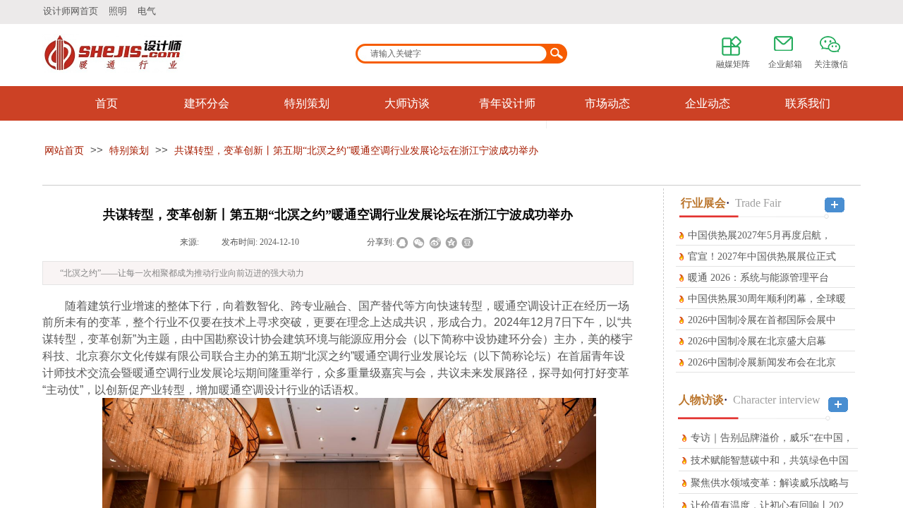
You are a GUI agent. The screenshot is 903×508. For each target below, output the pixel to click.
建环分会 (206, 103)
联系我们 (807, 103)
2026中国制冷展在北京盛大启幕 (757, 341)
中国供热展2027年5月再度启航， (759, 235)
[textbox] (452, 53)
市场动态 (607, 103)
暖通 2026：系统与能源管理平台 (758, 277)
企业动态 (707, 103)
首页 (106, 103)
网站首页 (64, 150)
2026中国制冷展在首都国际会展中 (762, 320)
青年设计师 (507, 103)
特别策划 (306, 103)
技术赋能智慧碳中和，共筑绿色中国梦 (770, 470)
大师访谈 (407, 103)
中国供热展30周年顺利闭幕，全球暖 (767, 299)
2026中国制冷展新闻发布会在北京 (762, 362)
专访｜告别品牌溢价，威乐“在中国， (772, 438)
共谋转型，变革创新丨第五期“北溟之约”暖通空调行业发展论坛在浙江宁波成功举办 (356, 150)
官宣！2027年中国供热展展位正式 (762, 256)
